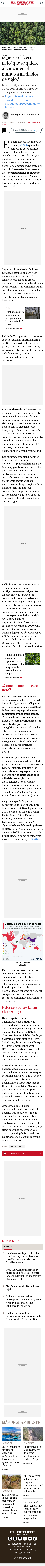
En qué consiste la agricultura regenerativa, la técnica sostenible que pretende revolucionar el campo (14, 664)
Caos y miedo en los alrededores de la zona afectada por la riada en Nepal (32, 1453)
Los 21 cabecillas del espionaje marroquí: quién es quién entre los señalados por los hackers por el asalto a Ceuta (23, 1274)
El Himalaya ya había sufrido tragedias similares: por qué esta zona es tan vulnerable (33, 1484)
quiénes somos (14, 1544)
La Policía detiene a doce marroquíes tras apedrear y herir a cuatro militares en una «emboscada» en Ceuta (23, 1301)
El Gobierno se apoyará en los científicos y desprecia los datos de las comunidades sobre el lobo (10, 1504)
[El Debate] (22, 2)
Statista (35, 839)
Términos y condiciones (22, 1547)
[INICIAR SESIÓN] (41, 3)
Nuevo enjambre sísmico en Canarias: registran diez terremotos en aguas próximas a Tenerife (11, 1456)
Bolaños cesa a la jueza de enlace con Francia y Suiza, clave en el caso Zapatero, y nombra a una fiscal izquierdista (23, 1258)
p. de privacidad (15, 1550)
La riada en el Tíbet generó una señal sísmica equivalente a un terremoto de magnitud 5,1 (33, 1510)
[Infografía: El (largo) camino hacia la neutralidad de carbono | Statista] (22, 940)
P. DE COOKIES (30, 1550)
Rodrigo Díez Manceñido (24, 114)
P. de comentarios (22, 1553)
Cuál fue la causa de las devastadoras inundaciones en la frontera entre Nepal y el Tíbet (23, 1316)
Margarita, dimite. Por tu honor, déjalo (23, 1288)
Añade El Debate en (23, 130)
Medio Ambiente (17, 1146)
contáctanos (30, 1544)
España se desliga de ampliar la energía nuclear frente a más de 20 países (14, 318)
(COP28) (23, 145)
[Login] (41, 3)
